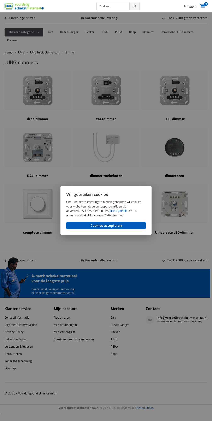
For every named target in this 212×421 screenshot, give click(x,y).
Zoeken (135, 6)
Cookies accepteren (106, 225)
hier (120, 215)
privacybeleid (119, 211)
